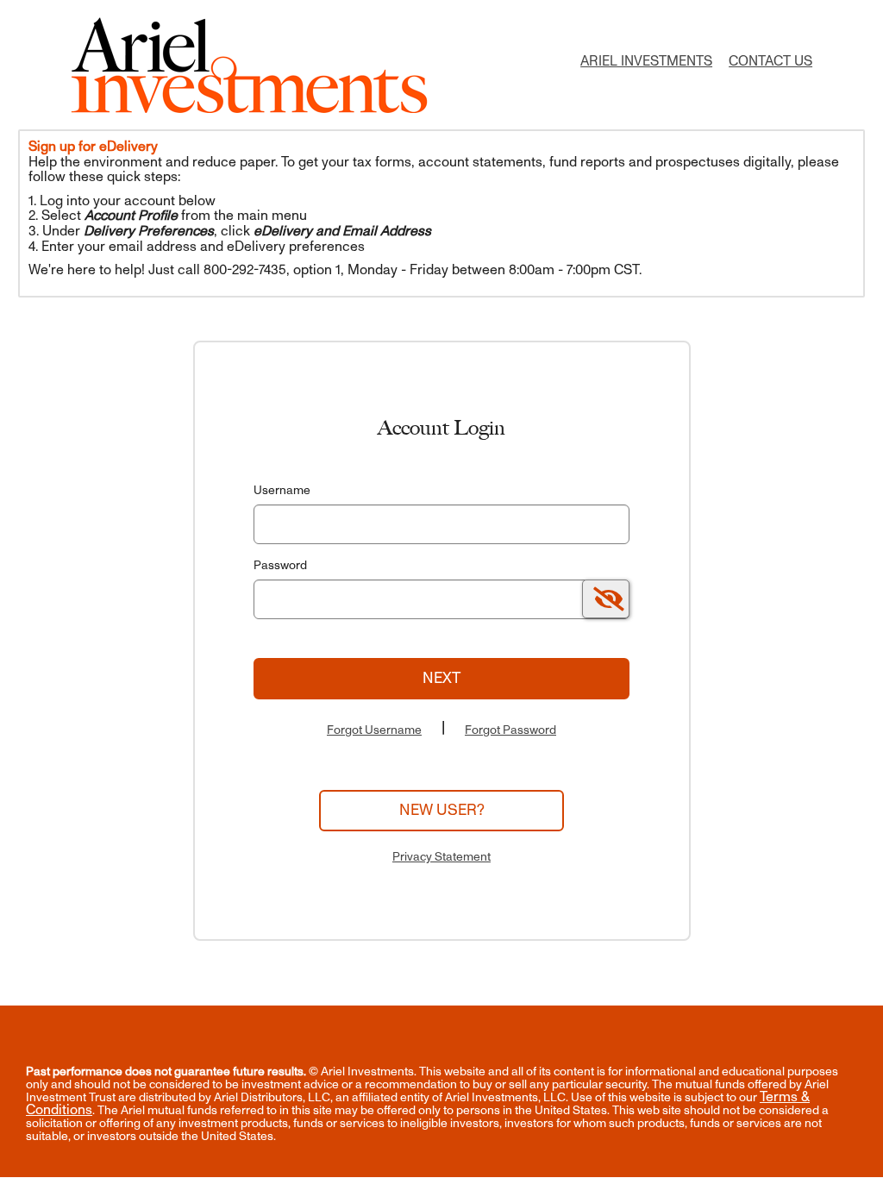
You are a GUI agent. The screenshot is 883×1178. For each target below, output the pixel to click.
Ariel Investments (646, 61)
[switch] (605, 599)
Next (441, 678)
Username (282, 490)
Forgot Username (374, 730)
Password (280, 565)
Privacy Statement (441, 857)
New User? (442, 810)
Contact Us (770, 61)
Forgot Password (510, 730)
